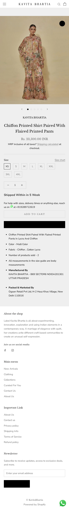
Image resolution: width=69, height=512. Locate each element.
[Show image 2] (31, 109)
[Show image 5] (41, 109)
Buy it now (34, 224)
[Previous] (21, 109)
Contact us (9, 420)
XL (41, 166)
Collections (9, 379)
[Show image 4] (38, 109)
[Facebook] (5, 350)
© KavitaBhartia (34, 500)
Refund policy (11, 442)
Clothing (8, 374)
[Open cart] (64, 4)
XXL (51, 166)
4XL (18, 174)
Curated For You (12, 385)
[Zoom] (62, 23)
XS (7, 166)
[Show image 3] (34, 109)
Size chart (60, 160)
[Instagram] (12, 350)
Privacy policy (11, 425)
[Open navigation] (4, 4)
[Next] (47, 109)
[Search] (59, 4)
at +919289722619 (24, 207)
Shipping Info (11, 431)
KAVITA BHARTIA (34, 117)
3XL (8, 174)
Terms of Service (13, 436)
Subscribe (17, 483)
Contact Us (10, 390)
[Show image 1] (28, 109)
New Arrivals (11, 368)
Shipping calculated (47, 144)
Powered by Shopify (35, 504)
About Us (9, 396)
